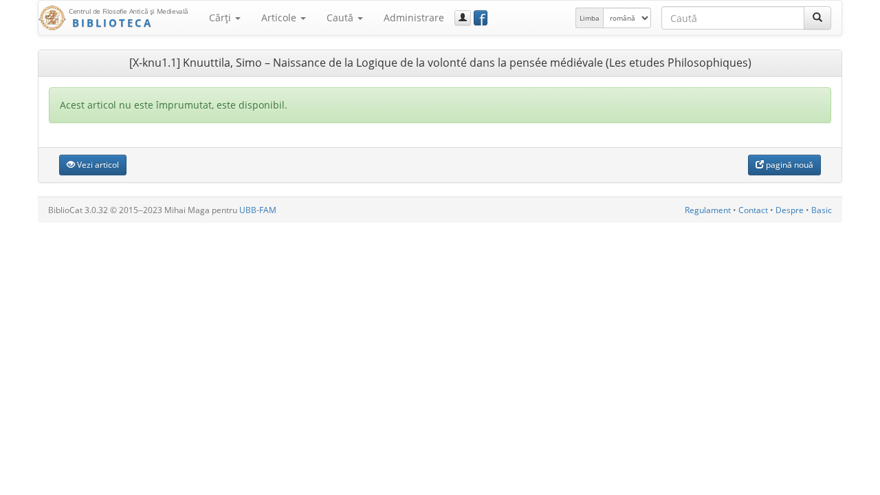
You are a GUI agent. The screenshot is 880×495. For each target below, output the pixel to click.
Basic (821, 210)
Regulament (708, 210)
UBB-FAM (257, 210)
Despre (790, 210)
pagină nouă (788, 164)
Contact (753, 210)
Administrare (414, 17)
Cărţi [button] (221, 17)
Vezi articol (97, 164)
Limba (590, 18)
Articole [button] (280, 17)
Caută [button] (341, 17)
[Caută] (817, 18)
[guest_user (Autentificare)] (462, 17)
